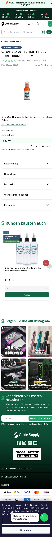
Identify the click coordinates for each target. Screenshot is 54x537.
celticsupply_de (24, 443)
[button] (44, 517)
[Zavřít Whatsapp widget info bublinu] (11, 513)
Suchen (49, 32)
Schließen (21, 146)
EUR (29, 23)
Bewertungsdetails (38, 60)
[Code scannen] (43, 32)
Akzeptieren (26, 530)
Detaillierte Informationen (13, 124)
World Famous (47, 64)
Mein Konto (37, 23)
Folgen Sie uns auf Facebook (19, 443)
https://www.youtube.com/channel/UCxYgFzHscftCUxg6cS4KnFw (35, 443)
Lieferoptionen (8, 134)
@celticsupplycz (30, 443)
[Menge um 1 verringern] (7, 288)
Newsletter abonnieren (40, 418)
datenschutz (43, 423)
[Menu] (50, 24)
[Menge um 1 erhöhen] (46, 288)
